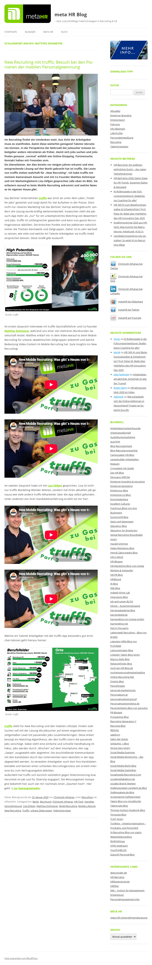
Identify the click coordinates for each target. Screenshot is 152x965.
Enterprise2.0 (117, 120)
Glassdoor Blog (118, 526)
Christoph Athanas (64, 797)
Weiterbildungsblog (121, 836)
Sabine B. (119, 396)
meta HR (48, 31)
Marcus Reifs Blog (120, 659)
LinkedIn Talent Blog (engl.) (125, 654)
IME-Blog (115, 588)
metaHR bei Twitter (128, 309)
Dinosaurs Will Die (120, 477)
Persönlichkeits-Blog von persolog (129, 708)
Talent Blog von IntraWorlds (125, 801)
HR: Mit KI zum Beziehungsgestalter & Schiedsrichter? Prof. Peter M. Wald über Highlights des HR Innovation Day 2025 (130, 361)
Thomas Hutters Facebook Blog (127, 810)
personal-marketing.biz (123, 690)
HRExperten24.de (120, 881)
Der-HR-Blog (117, 472)
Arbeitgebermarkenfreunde (125, 428)
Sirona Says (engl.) (120, 748)
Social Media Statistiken (123, 770)
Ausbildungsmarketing (122, 437)
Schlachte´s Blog (119, 743)
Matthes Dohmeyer (47, 806)
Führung (115, 124)
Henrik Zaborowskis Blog (124, 552)
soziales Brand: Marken (123, 783)
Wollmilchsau (117, 841)
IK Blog (114, 583)
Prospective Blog (119, 717)
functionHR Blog (119, 517)
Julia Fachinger (121, 374)
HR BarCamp (117, 877)
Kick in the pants (119, 628)
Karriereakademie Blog (122, 610)
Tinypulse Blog (118, 814)
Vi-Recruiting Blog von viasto (126, 832)
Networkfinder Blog (121, 663)
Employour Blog (119, 490)
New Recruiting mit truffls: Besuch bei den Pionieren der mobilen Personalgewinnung (48, 64)
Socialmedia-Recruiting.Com (125, 774)
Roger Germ (120, 387)
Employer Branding (120, 115)
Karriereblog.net (119, 623)
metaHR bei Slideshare (130, 301)
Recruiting (87, 797)
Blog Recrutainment (121, 446)
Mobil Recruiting (68, 806)
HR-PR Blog (116, 574)
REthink (114, 730)
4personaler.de (118, 872)
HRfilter (114, 886)
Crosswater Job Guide (122, 468)
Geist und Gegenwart (121, 521)
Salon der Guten (119, 739)
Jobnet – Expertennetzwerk (125, 606)
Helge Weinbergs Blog (122, 548)
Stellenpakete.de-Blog (122, 792)
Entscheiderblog (119, 499)
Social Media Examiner (122, 752)
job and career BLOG (121, 601)
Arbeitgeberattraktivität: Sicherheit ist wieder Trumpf (130, 379)
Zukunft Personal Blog (122, 854)
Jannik (117, 352)
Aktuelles (115, 111)
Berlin (36, 801)
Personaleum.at (119, 694)
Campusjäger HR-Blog (122, 455)
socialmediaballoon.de (122, 779)
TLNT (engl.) (116, 819)
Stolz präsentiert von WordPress (21, 958)
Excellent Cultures (120, 503)
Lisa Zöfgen (55, 485)
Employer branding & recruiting (127, 481)
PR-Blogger (116, 712)
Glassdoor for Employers (123, 530)
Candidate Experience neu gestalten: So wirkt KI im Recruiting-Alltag (130, 240)
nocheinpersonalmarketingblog (127, 672)
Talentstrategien (119, 146)
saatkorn (115, 734)
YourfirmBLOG (118, 850)
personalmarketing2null (123, 699)
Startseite (10, 31)
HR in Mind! (116, 557)
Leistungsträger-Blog (121, 650)
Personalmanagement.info (125, 899)
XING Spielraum (119, 845)
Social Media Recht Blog (123, 765)
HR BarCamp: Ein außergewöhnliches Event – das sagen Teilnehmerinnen (130, 169)
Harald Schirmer (119, 543)
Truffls (25, 810)
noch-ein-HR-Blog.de (121, 668)
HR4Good (115, 579)
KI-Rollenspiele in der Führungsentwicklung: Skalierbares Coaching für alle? (129, 196)
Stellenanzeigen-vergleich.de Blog (128, 788)
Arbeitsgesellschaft (120, 432)
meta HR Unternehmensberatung (128, 917)
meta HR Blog (70, 14)
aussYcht (115, 441)
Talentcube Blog (119, 805)
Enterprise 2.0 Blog (120, 495)
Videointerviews (62, 810)
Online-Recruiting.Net (122, 677)
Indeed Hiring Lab (120, 592)
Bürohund (45, 801)
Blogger (30, 31)
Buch (64, 31)
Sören (117, 339)
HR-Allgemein (117, 128)
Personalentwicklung (121, 137)
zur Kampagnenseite (27, 788)
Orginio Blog (117, 681)
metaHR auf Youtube (129, 318)
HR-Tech (78, 801)
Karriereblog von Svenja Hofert (127, 619)
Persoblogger (117, 685)
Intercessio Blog (119, 597)
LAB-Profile (116, 133)
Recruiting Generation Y (123, 721)
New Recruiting (12, 810)
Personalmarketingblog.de (124, 703)
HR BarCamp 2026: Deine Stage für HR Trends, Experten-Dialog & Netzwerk (131, 182)
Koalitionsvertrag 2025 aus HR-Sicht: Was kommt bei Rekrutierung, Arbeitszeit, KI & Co (130, 227)
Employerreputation (121, 486)
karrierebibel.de (119, 614)
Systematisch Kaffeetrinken (125, 796)
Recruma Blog (117, 725)
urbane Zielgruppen (41, 810)
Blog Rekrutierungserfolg (124, 450)
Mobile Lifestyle (86, 806)
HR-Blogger (116, 561)
